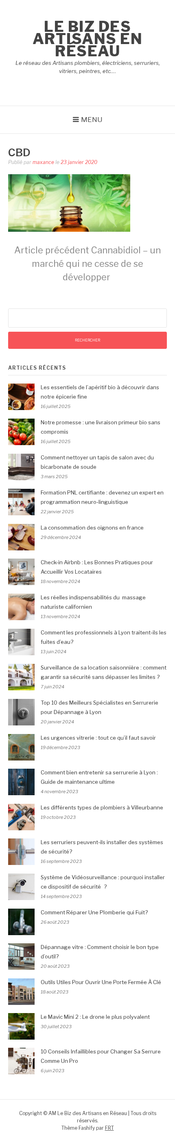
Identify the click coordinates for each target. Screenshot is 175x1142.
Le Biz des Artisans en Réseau (88, 39)
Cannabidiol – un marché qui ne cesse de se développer (87, 263)
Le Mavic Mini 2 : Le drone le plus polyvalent (95, 1016)
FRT (109, 1128)
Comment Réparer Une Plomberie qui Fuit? (94, 912)
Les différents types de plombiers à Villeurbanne (102, 807)
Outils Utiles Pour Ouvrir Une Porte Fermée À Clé (101, 982)
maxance (43, 162)
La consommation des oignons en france (92, 527)
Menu (92, 119)
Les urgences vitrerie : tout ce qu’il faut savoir (98, 737)
